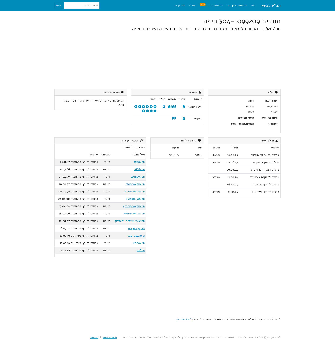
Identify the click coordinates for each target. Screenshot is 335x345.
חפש (58, 5)
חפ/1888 (139, 169)
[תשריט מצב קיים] (170, 107)
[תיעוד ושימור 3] (143, 111)
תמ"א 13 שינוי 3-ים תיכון (130, 221)
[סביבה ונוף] (147, 107)
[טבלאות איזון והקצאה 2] (155, 111)
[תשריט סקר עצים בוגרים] (143, 107)
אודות (192, 5)
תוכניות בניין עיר (237, 5)
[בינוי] (155, 107)
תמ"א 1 (141, 250)
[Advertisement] (176, 60)
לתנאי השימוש (183, 319)
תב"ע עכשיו (270, 5)
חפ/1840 (139, 162)
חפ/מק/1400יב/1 (134, 191)
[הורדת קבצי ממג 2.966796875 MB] (164, 107)
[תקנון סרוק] (184, 107)
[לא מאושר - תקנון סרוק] (184, 118)
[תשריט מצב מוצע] (174, 107)
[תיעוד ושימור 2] (147, 111)
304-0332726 (136, 228)
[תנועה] (151, 107)
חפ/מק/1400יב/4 (134, 206)
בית (253, 5)
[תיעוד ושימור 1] (151, 111)
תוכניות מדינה (212, 5)
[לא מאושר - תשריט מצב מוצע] (174, 118)
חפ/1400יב (138, 177)
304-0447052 (136, 236)
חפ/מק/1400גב (135, 199)
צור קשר (180, 5)
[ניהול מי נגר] (139, 107)
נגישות (94, 337)
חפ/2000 (139, 243)
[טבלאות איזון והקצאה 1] (135, 107)
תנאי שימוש (110, 337)
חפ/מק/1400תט (135, 184)
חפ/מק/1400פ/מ (134, 213)
